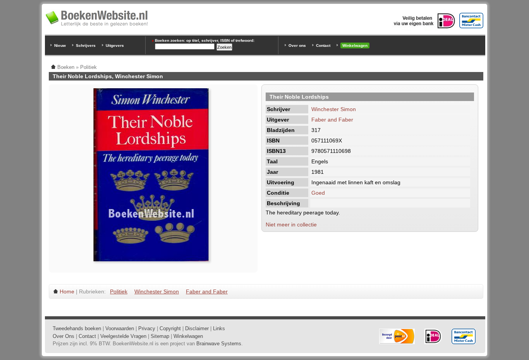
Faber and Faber (332, 120)
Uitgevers (115, 45)
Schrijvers (86, 45)
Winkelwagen (355, 45)
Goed (318, 193)
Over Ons (63, 336)
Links (219, 328)
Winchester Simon (333, 109)
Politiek (118, 291)
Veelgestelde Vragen (123, 336)
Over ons (297, 45)
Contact (323, 45)
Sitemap (160, 336)
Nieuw (60, 45)
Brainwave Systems (218, 343)
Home (67, 291)
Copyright (170, 328)
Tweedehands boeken (77, 328)
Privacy (146, 328)
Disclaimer (197, 328)
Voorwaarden (119, 328)
